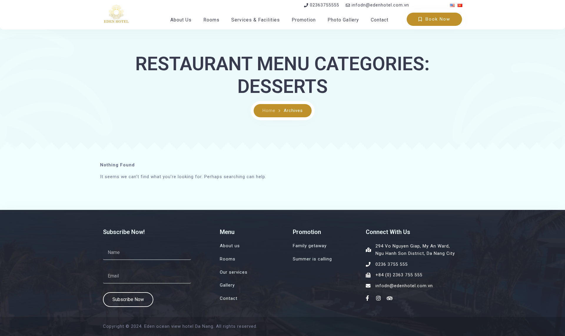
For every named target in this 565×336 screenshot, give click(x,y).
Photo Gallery (343, 20)
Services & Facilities (255, 20)
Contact (379, 20)
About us (230, 245)
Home (268, 110)
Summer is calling (312, 259)
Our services (233, 272)
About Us (181, 20)
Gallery (227, 285)
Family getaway (310, 245)
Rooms (211, 20)
